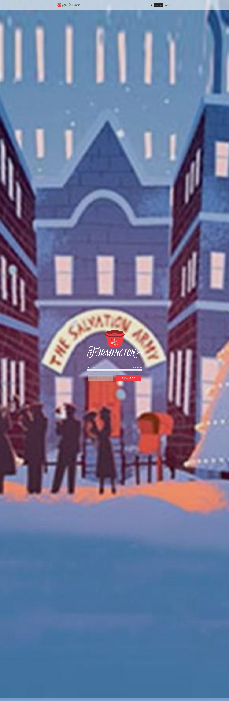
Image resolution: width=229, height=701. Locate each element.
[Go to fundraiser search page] (151, 5)
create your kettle (100, 378)
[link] (69, 5)
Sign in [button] (167, 5)
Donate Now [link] (128, 378)
